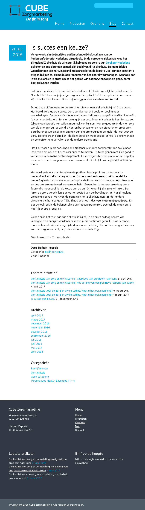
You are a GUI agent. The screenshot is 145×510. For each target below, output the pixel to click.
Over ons (97, 23)
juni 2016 (36, 343)
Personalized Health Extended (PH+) (53, 380)
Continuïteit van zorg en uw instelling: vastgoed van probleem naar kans (74, 278)
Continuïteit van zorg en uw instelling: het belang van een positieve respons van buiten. (83, 282)
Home (59, 23)
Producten (77, 23)
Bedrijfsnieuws (54, 251)
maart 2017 (38, 319)
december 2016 (40, 323)
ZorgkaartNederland (118, 62)
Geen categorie (40, 376)
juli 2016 (36, 339)
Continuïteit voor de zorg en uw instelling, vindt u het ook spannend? (72, 290)
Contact (128, 23)
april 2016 (37, 351)
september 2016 (41, 335)
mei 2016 (36, 347)
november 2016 (40, 327)
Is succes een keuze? (59, 47)
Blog (112, 23)
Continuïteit (38, 372)
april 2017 (37, 315)
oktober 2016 (39, 331)
